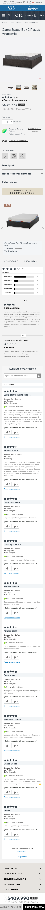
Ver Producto (10, 251)
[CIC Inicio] (24, 15)
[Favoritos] (40, 78)
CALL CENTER (11, 889)
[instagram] (14, 156)
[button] (5, 88)
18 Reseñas (6, 100)
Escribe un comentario (19, 100)
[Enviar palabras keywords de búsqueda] (9, 15)
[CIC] (11, 8)
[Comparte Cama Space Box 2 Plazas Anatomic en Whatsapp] (23, 156)
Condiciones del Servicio (34, 130)
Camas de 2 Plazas (31, 23)
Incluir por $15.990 (18, 134)
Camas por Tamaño (16, 23)
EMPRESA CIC (11, 868)
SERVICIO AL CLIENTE (15, 879)
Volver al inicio (22, 851)
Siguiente (22, 857)
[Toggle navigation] (3, 15)
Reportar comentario (12, 437)
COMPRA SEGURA (13, 873)
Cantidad (6, 117)
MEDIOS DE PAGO (13, 884)
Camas (4, 23)
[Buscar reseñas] (39, 376)
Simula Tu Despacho (18, 141)
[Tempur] (33, 8)
